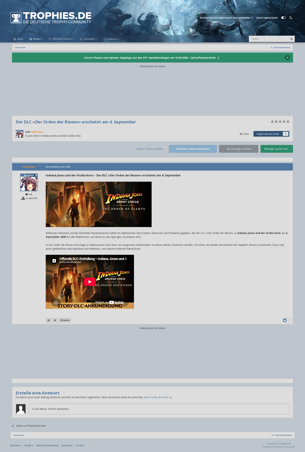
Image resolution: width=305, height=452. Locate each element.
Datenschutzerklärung (47, 445)
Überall (280, 38)
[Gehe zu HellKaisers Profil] (19, 134)
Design (28, 445)
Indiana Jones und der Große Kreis (61, 135)
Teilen (245, 133)
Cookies (80, 445)
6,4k (30, 194)
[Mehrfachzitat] (55, 320)
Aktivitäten (89, 38)
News (20, 38)
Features (112, 38)
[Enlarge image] (99, 204)
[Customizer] (283, 17)
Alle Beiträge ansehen (238, 148)
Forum (36, 38)
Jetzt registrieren (267, 17)
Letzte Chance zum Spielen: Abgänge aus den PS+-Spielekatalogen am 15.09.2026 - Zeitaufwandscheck (150, 57)
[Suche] (291, 39)
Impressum (67, 445)
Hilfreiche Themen (62, 38)
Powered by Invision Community (279, 446)
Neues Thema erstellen (149, 148)
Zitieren (64, 320)
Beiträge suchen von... (276, 148)
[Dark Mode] (291, 17)
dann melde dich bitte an (158, 397)
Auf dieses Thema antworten (193, 148)
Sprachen (15, 445)
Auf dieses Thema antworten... (52, 409)
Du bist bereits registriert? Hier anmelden (225, 17)
